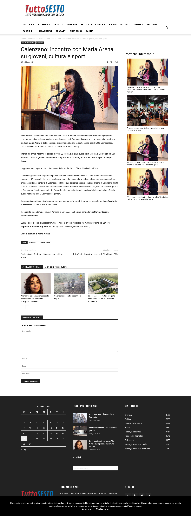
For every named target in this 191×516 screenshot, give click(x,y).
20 (51, 433)
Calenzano (39, 43)
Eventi (137, 24)
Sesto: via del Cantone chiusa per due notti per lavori (42, 255)
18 (37, 433)
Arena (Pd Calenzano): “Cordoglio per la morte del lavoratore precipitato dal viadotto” (35, 299)
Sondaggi (72, 24)
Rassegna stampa (133, 431)
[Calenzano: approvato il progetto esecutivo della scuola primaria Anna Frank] (103, 283)
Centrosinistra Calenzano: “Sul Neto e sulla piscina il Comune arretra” (101, 444)
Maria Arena (45, 243)
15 (63, 428)
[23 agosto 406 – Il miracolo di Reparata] (80, 418)
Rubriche (27, 31)
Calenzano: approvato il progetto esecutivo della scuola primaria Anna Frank (101, 299)
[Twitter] (141, 495)
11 (37, 428)
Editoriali (152, 24)
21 (57, 433)
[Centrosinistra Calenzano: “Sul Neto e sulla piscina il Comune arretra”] (80, 444)
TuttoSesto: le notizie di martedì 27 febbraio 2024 (95, 254)
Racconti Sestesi (118, 24)
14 (57, 428)
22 (63, 433)
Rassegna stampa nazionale (137, 448)
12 (44, 428)
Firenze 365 (76, 31)
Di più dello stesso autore (56, 267)
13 (51, 428)
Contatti (61, 31)
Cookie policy (102, 509)
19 (44, 433)
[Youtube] (148, 495)
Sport (57, 24)
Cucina (89, 31)
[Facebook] (127, 495)
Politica (27, 24)
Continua (86, 509)
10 (30, 428)
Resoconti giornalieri (134, 436)
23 (24, 438)
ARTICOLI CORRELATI (32, 267)
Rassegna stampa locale (136, 444)
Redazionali (45, 31)
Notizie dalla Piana (92, 24)
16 (24, 433)
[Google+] (134, 495)
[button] (166, 27)
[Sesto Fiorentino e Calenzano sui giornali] (80, 431)
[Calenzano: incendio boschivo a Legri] (69, 283)
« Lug (23, 449)
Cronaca (43, 24)
